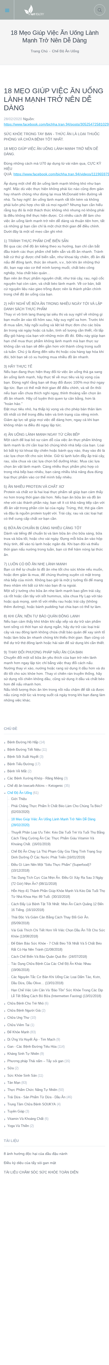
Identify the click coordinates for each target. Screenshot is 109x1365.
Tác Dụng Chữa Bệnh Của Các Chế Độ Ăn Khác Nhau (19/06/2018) (51, 966)
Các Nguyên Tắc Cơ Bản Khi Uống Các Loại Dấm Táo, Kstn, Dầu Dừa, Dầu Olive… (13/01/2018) (56, 980)
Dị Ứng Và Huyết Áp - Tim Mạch (31, 1039)
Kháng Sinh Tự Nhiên (23, 1054)
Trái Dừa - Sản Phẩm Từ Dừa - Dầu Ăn (36, 1097)
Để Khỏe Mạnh (18, 1032)
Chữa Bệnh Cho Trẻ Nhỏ (25, 1003)
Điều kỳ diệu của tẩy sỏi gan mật (30, 1163)
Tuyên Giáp (15, 1111)
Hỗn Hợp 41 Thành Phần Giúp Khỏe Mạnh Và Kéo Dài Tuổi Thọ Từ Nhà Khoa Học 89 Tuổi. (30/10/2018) (58, 894)
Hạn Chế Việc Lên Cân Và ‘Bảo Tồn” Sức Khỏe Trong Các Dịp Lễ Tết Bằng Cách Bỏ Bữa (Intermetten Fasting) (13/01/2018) (57, 993)
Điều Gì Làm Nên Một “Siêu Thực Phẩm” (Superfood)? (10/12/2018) (51, 867)
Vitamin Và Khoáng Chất (25, 1119)
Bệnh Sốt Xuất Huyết (23, 757)
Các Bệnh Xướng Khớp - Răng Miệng (35, 778)
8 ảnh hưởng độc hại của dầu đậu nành (35, 1154)
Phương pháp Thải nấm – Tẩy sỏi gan (35, 1061)
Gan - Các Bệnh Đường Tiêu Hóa (32, 1046)
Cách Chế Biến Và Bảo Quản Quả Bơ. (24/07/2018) (49, 957)
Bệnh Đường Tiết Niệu (24, 749)
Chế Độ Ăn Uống (65, 51)
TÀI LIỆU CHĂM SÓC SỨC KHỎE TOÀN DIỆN (41, 1172)
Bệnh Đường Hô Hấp (22, 742)
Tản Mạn (13, 1083)
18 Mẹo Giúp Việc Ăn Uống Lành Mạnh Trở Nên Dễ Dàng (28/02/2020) (53, 822)
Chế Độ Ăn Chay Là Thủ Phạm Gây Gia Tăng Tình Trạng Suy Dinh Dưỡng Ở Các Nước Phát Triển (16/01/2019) (56, 854)
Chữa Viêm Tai (18, 1025)
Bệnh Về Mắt (17, 771)
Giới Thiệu (19, 799)
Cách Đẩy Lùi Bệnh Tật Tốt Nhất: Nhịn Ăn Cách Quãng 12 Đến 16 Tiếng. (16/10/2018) (57, 907)
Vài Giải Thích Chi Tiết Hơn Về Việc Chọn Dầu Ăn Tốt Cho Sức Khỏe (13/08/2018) (58, 933)
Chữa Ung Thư (18, 1017)
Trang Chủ (39, 51)
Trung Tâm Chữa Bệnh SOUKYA (31, 1104)
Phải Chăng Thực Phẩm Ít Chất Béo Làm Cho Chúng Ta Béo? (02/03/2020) (56, 809)
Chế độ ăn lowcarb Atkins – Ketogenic (35, 786)
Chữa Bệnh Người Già (24, 1010)
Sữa (10, 1068)
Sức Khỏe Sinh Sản (22, 1075)
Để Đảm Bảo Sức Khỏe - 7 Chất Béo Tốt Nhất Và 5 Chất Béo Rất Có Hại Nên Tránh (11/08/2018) (56, 946)
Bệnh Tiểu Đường (20, 764)
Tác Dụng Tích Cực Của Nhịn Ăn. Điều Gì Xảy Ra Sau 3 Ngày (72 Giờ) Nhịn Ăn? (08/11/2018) (57, 880)
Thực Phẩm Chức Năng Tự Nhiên (32, 1090)
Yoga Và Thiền (18, 1126)
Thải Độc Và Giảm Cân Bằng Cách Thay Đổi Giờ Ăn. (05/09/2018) (50, 920)
